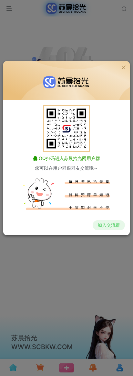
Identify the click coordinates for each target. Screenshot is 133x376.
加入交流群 (108, 225)
